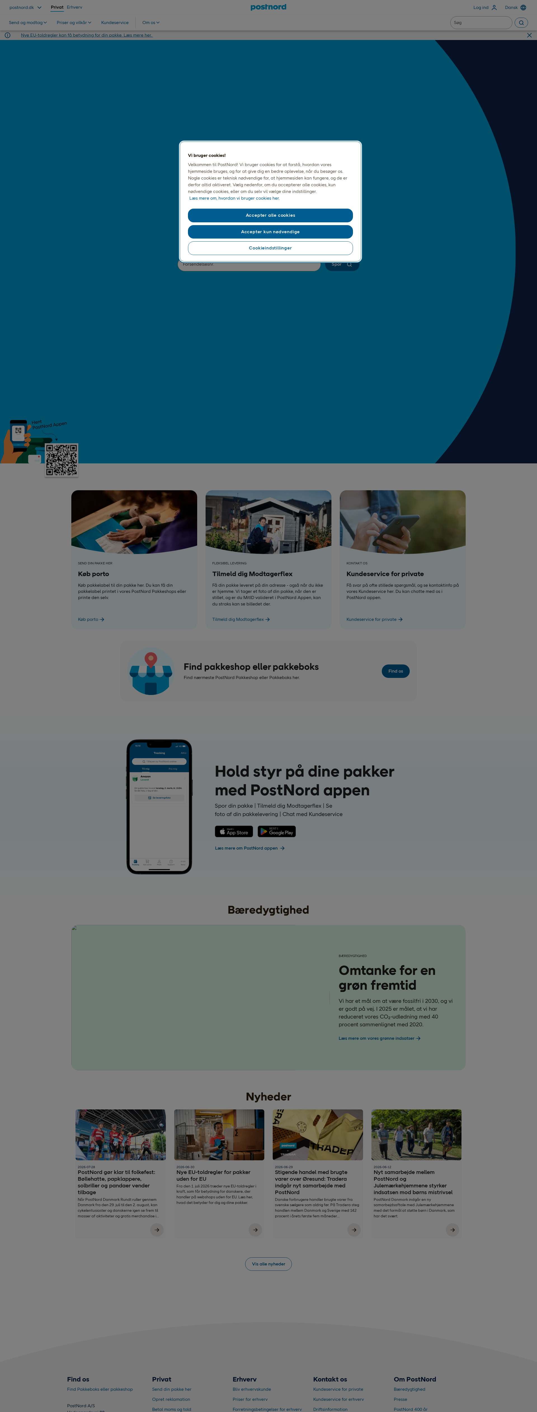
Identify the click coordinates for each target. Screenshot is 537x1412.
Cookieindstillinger (270, 248)
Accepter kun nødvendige (270, 231)
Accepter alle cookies (270, 215)
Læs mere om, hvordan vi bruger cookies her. (234, 198)
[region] (270, 201)
